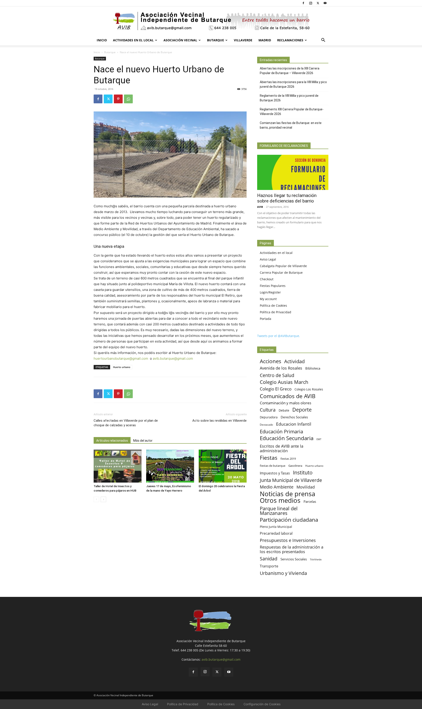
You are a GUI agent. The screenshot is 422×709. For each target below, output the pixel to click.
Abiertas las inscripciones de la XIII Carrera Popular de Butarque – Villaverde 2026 (289, 71)
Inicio (102, 40)
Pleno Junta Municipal (276, 527)
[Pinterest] (118, 99)
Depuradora (269, 417)
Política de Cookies (273, 305)
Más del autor (143, 440)
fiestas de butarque (272, 466)
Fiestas (268, 457)
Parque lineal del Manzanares (279, 510)
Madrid (264, 40)
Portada (265, 319)
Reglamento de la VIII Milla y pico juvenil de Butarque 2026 (289, 98)
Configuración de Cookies (262, 704)
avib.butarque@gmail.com (173, 358)
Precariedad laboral (276, 533)
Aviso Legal (268, 259)
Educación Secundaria (286, 438)
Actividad (294, 361)
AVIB (260, 206)
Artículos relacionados (112, 440)
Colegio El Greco (275, 388)
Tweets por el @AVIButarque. (278, 336)
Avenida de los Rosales (281, 368)
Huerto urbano (121, 367)
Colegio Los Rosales (309, 389)
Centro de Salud (277, 375)
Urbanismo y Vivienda (283, 573)
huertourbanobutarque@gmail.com (121, 358)
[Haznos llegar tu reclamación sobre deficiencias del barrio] (292, 172)
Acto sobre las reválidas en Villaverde (219, 421)
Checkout (266, 279)
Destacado (266, 424)
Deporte (302, 409)
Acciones (270, 361)
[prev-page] (96, 499)
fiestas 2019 (288, 459)
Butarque (215, 40)
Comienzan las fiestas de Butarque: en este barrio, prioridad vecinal (291, 125)
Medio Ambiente (276, 487)
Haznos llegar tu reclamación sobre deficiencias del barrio (286, 198)
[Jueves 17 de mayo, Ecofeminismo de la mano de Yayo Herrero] (170, 466)
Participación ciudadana (289, 520)
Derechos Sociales (294, 417)
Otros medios (280, 500)
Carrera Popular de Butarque (281, 272)
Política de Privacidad (275, 312)
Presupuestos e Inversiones (288, 540)
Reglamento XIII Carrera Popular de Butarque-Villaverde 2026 (292, 112)
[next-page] (103, 499)
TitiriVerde (316, 559)
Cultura (268, 409)
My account (268, 299)
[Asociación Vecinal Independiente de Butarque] (211, 21)
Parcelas (310, 501)
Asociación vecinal (180, 40)
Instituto (303, 472)
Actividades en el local (133, 40)
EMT (318, 439)
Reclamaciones (290, 40)
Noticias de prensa (287, 493)
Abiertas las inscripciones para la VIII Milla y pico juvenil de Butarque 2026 (293, 84)
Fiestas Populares (273, 286)
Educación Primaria (281, 431)
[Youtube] (325, 3)
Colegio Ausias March (284, 382)
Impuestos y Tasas (275, 473)
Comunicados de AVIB (287, 396)
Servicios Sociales (293, 559)
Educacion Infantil (293, 424)
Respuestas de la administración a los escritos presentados (291, 549)
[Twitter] (318, 3)
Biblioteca (312, 368)
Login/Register (270, 292)
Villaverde (243, 40)
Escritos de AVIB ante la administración (281, 448)
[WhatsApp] (128, 99)
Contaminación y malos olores (285, 403)
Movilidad (305, 487)
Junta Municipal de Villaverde (291, 480)
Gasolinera (295, 466)
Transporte (269, 566)
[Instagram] (310, 3)
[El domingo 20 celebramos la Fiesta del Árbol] (223, 466)
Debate (284, 410)
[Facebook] (303, 3)
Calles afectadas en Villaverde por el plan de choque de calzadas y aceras (126, 423)
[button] (323, 40)
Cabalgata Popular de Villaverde (283, 266)
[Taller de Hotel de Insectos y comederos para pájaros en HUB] (118, 466)
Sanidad (268, 558)
